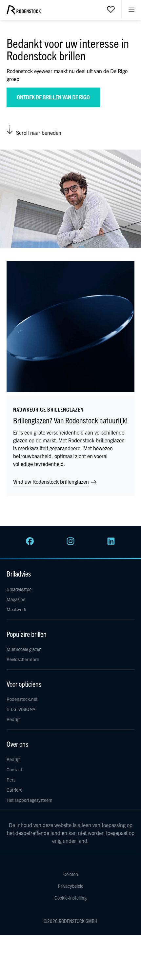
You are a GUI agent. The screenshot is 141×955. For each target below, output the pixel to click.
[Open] (111, 9)
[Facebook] (30, 543)
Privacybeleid (71, 886)
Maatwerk (16, 609)
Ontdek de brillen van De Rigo (53, 97)
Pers (11, 779)
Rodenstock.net (22, 699)
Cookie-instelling (70, 898)
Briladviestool (19, 589)
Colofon (70, 874)
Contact (14, 769)
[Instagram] (70, 543)
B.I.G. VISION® (21, 709)
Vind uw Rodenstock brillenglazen (51, 481)
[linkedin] (111, 543)
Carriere (14, 790)
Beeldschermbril (23, 659)
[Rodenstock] (24, 12)
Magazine (16, 599)
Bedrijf (13, 719)
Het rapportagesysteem (29, 800)
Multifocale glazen (24, 649)
